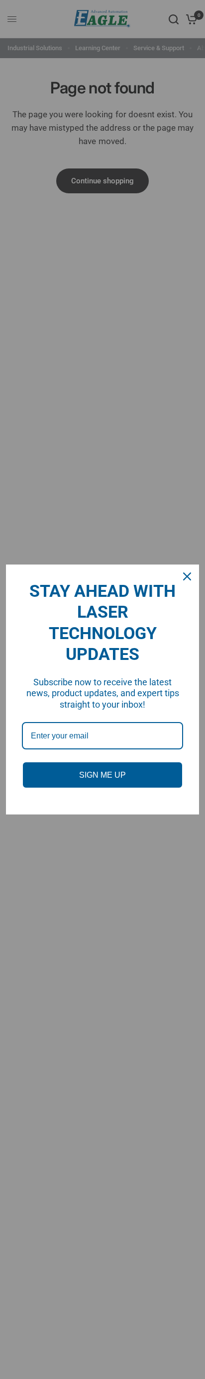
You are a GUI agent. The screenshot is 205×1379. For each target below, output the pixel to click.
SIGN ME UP (102, 775)
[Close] (187, 576)
